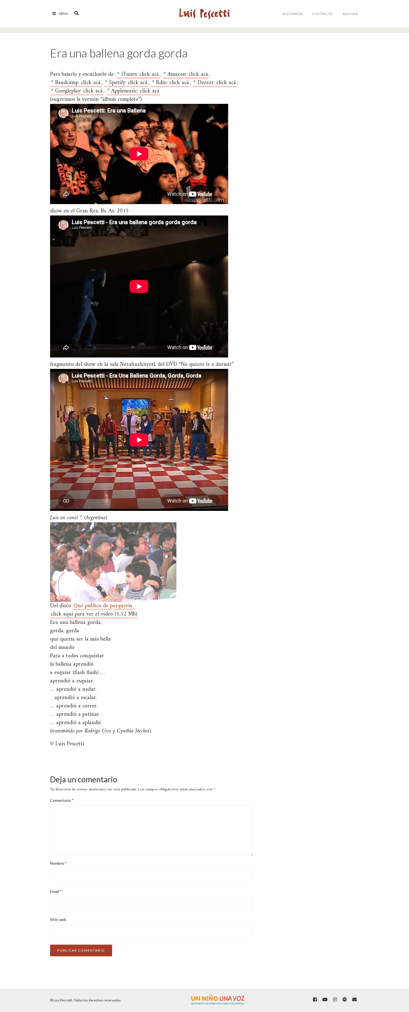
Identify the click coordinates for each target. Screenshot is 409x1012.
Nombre (58, 863)
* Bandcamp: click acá (75, 83)
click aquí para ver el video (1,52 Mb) (94, 615)
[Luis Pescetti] (204, 13)
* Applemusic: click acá (133, 92)
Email (56, 891)
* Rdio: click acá (170, 83)
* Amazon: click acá (185, 75)
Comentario (61, 800)
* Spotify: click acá (126, 83)
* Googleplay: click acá (77, 92)
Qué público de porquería (102, 606)
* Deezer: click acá (214, 83)
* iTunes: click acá (138, 75)
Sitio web (58, 919)
